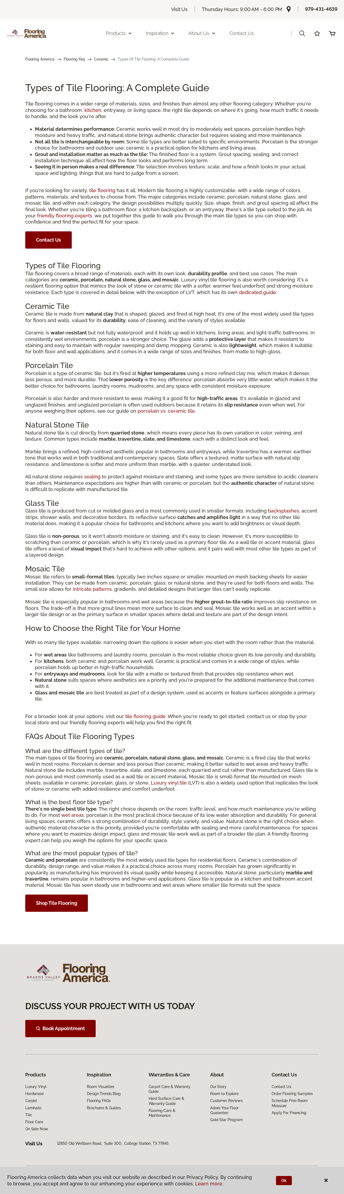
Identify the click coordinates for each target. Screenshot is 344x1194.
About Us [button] (198, 33)
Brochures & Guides (104, 1108)
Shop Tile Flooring (56, 903)
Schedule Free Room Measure (289, 1103)
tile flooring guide (145, 716)
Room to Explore (224, 1093)
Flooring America (40, 59)
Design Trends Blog (103, 1093)
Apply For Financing (289, 1113)
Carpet (31, 1100)
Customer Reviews (226, 1100)
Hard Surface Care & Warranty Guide (166, 1100)
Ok (283, 1180)
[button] (302, 33)
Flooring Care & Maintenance (162, 1113)
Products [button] (116, 33)
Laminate (33, 1108)
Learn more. (209, 1183)
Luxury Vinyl (35, 1087)
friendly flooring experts (64, 215)
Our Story (218, 1087)
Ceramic (101, 59)
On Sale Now (36, 1129)
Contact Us (242, 33)
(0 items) (332, 33)
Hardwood (34, 1093)
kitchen (92, 110)
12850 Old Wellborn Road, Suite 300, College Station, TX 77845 (113, 1143)
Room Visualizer (100, 1087)
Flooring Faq (74, 59)
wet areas (72, 815)
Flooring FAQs (98, 1100)
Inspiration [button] (157, 33)
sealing (92, 476)
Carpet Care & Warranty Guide (170, 1089)
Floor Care (34, 1122)
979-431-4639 (321, 9)
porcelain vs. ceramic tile (166, 411)
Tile (28, 1115)
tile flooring (102, 190)
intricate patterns (92, 589)
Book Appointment (63, 1028)
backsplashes (283, 511)
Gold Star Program (226, 1120)
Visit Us (179, 9)
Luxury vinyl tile (169, 783)
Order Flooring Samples (292, 1093)
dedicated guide (257, 292)
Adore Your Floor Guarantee (224, 1110)
